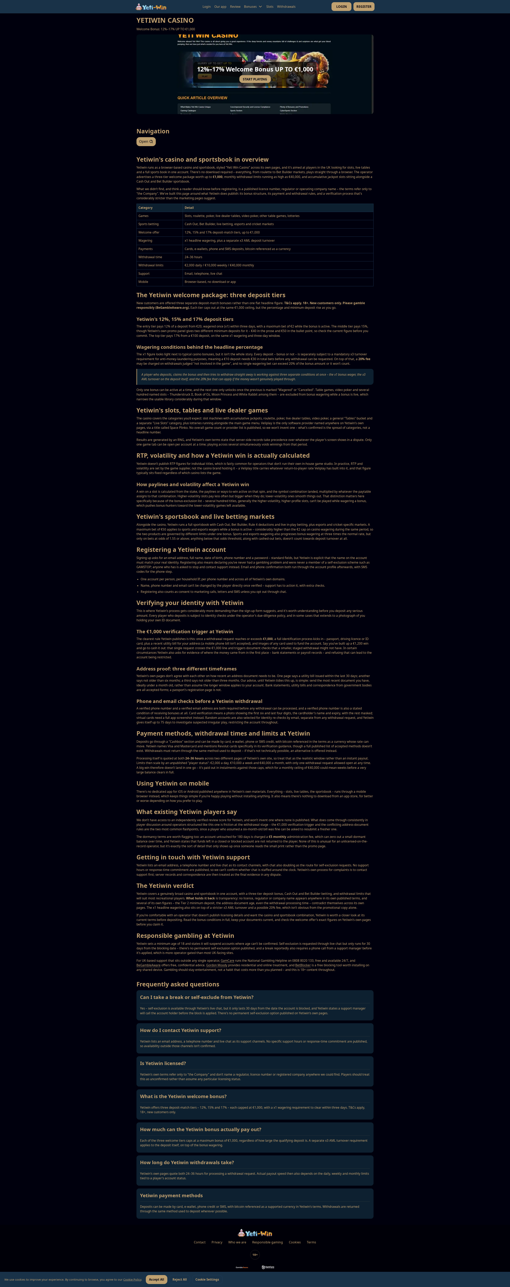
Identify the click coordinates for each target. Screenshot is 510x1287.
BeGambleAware (148, 965)
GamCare (227, 961)
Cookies (295, 1242)
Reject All (180, 1279)
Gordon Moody (216, 965)
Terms (311, 1242)
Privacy (217, 1242)
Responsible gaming (267, 1242)
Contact (200, 1242)
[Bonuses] (260, 6)
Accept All (156, 1279)
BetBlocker (303, 965)
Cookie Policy (132, 1279)
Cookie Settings (207, 1279)
